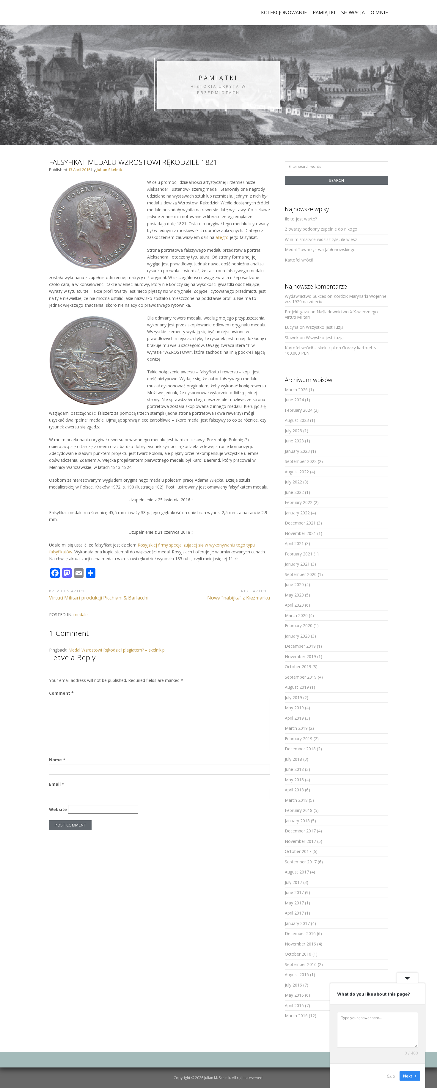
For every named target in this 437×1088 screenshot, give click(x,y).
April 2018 (294, 790)
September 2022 (301, 461)
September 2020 (301, 574)
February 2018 (298, 810)
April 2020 (294, 605)
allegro (222, 237)
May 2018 (294, 779)
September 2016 (301, 964)
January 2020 (297, 636)
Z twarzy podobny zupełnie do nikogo (321, 229)
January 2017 (297, 923)
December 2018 (300, 749)
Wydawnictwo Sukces (305, 296)
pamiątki (324, 12)
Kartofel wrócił (299, 260)
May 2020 (294, 595)
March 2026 (296, 389)
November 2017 (300, 841)
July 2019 (293, 697)
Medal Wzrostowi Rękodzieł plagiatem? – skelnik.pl (117, 650)
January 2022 (297, 513)
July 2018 (293, 759)
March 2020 (296, 615)
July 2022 (293, 482)
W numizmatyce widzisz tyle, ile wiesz (321, 239)
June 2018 (294, 769)
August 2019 (297, 687)
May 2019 (294, 707)
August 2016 (297, 974)
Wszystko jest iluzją (325, 327)
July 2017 (293, 882)
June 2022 (294, 492)
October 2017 (298, 851)
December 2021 (300, 523)
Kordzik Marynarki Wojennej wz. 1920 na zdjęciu (336, 298)
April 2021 (294, 543)
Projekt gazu (297, 311)
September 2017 (301, 862)
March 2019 (296, 728)
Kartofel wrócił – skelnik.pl (310, 347)
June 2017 (294, 892)
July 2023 (293, 430)
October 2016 (298, 954)
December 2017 (300, 831)
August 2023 (297, 420)
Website (58, 809)
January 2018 (297, 821)
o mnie (379, 12)
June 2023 (294, 441)
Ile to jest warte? (301, 219)
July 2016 (293, 985)
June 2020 (294, 584)
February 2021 (298, 554)
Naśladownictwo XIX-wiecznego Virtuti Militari (331, 314)
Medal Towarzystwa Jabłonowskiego (320, 249)
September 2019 (301, 677)
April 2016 (294, 1005)
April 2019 (294, 718)
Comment (61, 693)
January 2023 (297, 451)
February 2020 (298, 625)
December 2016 (300, 933)
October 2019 (298, 666)
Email (56, 784)
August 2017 (297, 872)
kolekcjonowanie (284, 12)
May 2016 (294, 995)
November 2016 (300, 944)
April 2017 (294, 913)
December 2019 (300, 646)
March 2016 (296, 1015)
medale (80, 614)
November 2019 (300, 656)
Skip (391, 1075)
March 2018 (296, 800)
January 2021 (297, 564)
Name (57, 760)
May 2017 (294, 903)
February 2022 (298, 502)
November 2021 (300, 533)
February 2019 (298, 738)
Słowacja (353, 12)
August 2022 (297, 472)
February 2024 (298, 410)
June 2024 (294, 400)
